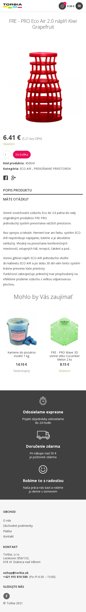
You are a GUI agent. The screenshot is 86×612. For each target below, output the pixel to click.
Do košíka (22, 154)
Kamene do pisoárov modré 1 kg (22, 354)
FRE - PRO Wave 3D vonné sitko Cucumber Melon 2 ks (64, 356)
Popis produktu (17, 190)
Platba (7, 531)
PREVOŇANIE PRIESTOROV (52, 169)
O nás (7, 520)
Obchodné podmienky (18, 526)
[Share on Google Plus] (13, 179)
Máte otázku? (16, 199)
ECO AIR (26, 169)
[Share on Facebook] (5, 179)
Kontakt (8, 536)
